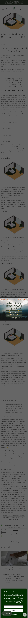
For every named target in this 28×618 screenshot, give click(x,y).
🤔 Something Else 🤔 (14, 316)
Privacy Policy (19, 603)
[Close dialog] (27, 298)
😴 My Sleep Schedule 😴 (14, 311)
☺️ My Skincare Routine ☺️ (14, 312)
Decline (13, 610)
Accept (13, 606)
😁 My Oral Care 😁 (14, 314)
